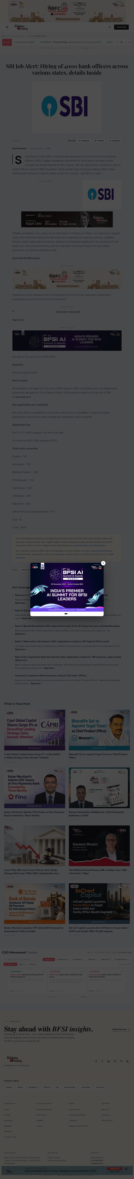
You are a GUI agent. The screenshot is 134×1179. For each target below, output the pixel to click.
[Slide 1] (66, 613)
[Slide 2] (69, 613)
